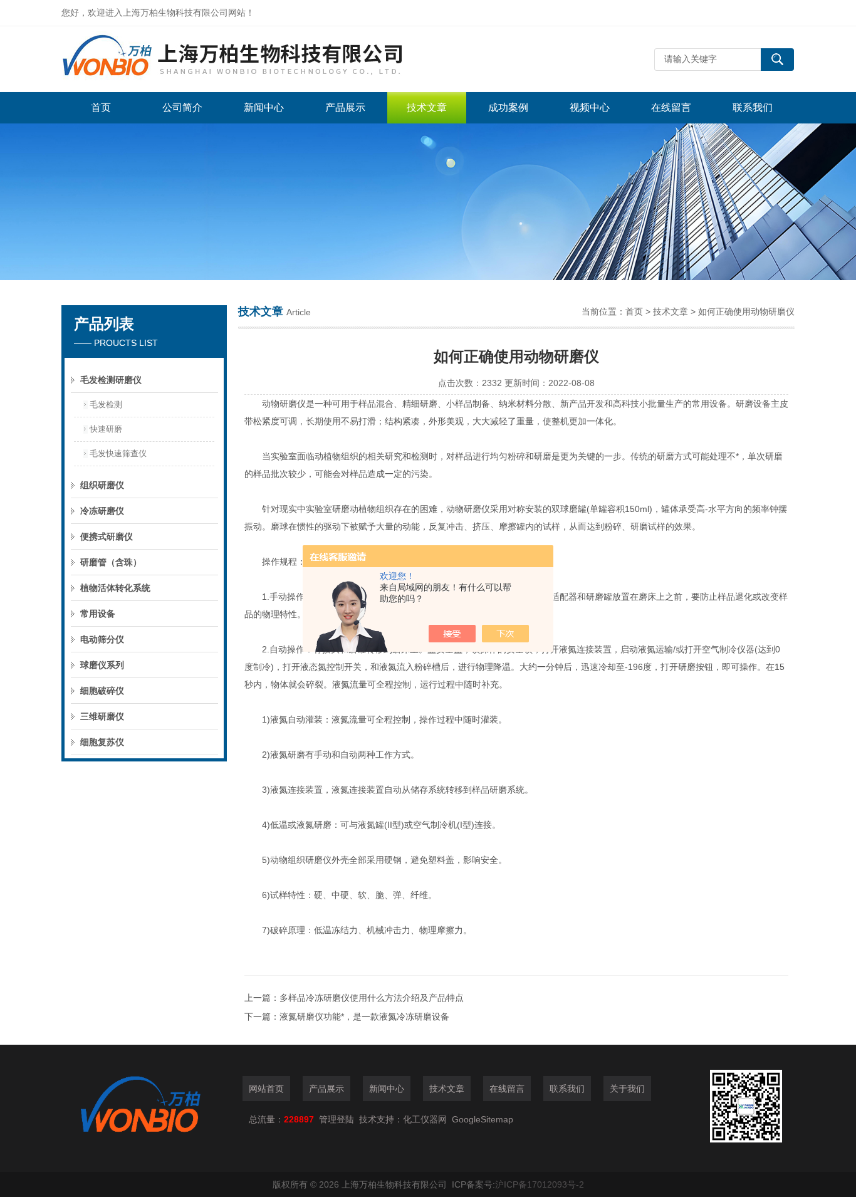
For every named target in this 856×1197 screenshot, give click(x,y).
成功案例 (508, 107)
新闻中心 (264, 107)
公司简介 (182, 107)
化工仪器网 (425, 1119)
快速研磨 (106, 429)
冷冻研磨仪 (102, 511)
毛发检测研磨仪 (111, 380)
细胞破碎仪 (102, 691)
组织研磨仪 (102, 485)
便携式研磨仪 (106, 536)
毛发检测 (106, 404)
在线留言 (671, 107)
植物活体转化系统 (115, 588)
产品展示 (345, 107)
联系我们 (753, 107)
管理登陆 (336, 1119)
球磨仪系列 (102, 665)
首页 (101, 107)
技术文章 (427, 107)
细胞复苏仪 (102, 742)
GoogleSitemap (482, 1119)
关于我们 (627, 1089)
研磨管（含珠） (111, 562)
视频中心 (590, 107)
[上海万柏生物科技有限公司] (249, 59)
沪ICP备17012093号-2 (539, 1184)
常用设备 (97, 614)
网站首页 (266, 1089)
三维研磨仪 (102, 716)
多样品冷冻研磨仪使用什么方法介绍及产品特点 (371, 998)
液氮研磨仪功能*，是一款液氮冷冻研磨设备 (364, 1016)
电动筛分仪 (102, 639)
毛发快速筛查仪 (118, 453)
